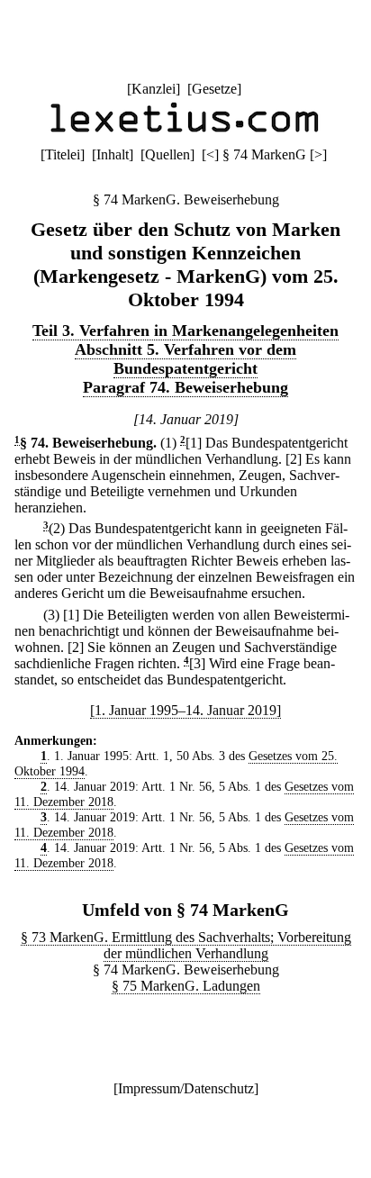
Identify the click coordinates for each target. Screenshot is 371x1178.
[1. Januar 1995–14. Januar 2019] (185, 710)
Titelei (62, 154)
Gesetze (214, 88)
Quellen (167, 154)
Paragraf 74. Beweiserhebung (185, 387)
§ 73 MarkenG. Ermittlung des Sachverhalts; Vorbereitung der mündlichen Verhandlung (186, 945)
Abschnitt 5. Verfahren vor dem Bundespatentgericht (185, 358)
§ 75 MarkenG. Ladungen (186, 985)
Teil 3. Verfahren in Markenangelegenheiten (185, 331)
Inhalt (112, 154)
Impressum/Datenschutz (186, 1088)
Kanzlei (153, 88)
